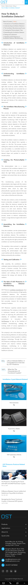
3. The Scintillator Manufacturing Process (14, 28)
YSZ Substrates (14, 402)
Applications (5, 528)
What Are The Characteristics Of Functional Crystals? (14, 371)
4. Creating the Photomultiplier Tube (13, 30)
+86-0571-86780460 (11, 565)
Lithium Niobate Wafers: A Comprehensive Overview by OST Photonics (16, 362)
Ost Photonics (5, 321)
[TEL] (10, 583)
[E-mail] (3, 583)
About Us (4, 532)
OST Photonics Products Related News (14, 465)
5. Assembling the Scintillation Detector (13, 32)
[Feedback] (17, 583)
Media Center (9, 6)
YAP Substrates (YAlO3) (14, 454)
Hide (14, 21)
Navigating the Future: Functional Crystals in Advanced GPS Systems (12, 500)
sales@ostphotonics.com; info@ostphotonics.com (13, 560)
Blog (14, 6)
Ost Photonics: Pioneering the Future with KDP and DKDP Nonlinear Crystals (13, 482)
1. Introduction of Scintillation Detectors (13, 23)
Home (2, 6)
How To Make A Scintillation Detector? (10, 7)
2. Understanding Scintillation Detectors (13, 26)
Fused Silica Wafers (14, 428)
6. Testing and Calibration (10, 34)
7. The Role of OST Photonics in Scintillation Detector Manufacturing (13, 37)
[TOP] (24, 583)
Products (4, 524)
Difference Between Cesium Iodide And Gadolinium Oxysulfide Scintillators (13, 492)
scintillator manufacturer (16, 290)
